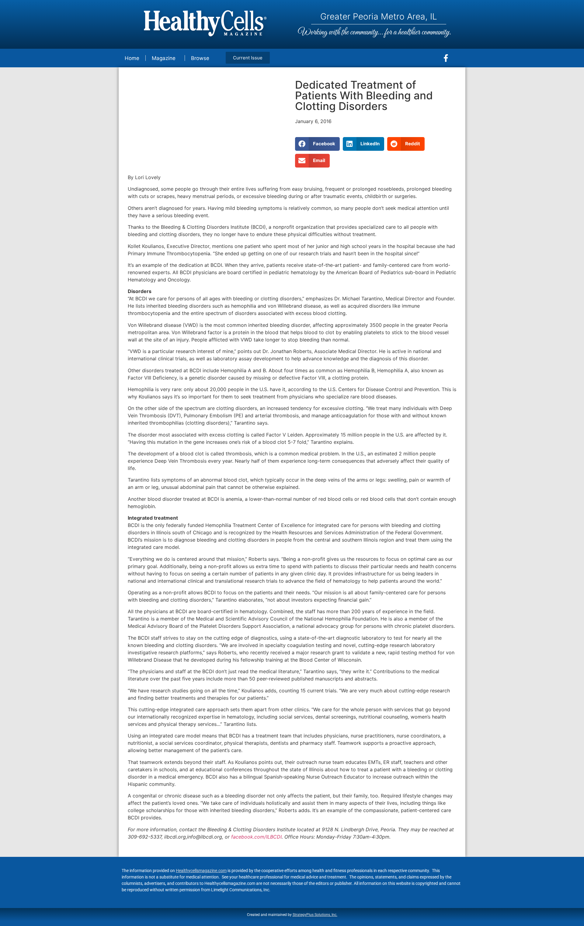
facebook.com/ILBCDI (256, 837)
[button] (317, 144)
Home (132, 58)
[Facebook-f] (446, 58)
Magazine (164, 58)
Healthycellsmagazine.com (201, 870)
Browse (200, 58)
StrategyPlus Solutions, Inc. (315, 915)
